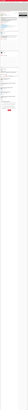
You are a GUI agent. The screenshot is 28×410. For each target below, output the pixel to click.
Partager (6, 22)
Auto (20, 0)
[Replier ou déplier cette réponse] (17, 31)
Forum (2, 11)
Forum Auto (4, 11)
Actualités (8, 0)
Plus (22, 0)
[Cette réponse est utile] (4, 39)
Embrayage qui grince (3, 27)
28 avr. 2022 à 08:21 (4, 33)
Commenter (3, 55)
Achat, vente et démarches (8, 11)
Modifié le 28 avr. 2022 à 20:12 (5, 69)
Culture (15, 0)
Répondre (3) (3, 22)
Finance (18, 0)
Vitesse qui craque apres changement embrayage (5, 25)
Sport (11, 0)
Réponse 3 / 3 (2, 67)
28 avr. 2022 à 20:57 (5, 15)
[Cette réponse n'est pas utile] (6, 39)
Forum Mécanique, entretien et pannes (14, 25)
